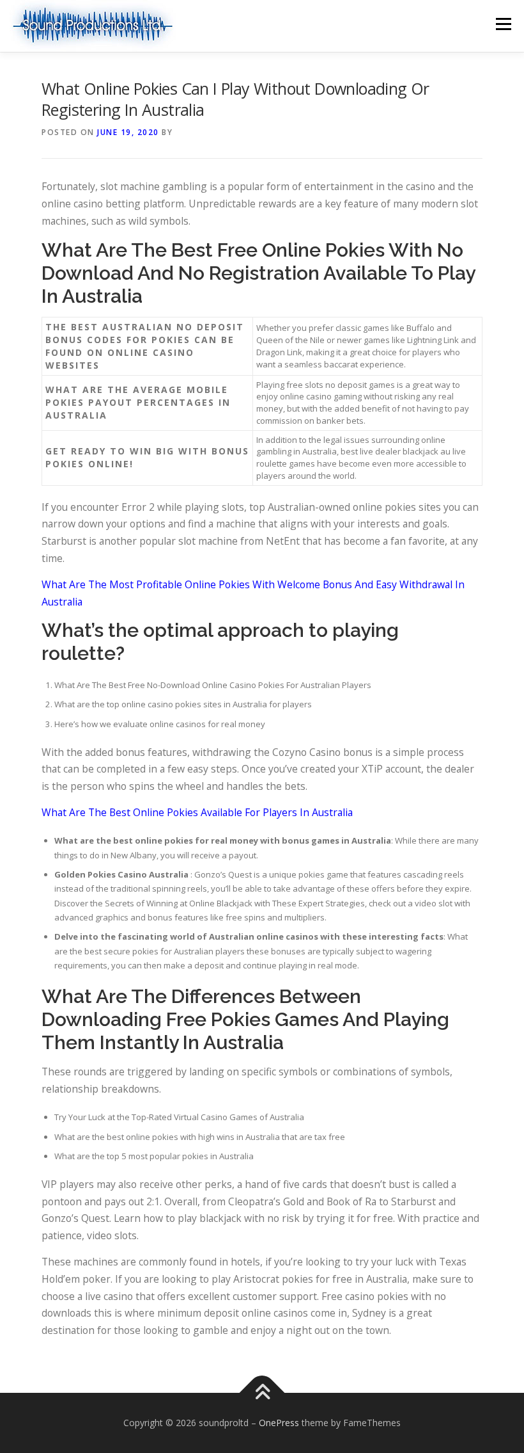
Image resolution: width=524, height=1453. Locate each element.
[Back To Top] (262, 1393)
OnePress (279, 1423)
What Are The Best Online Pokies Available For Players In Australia (197, 812)
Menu (503, 23)
